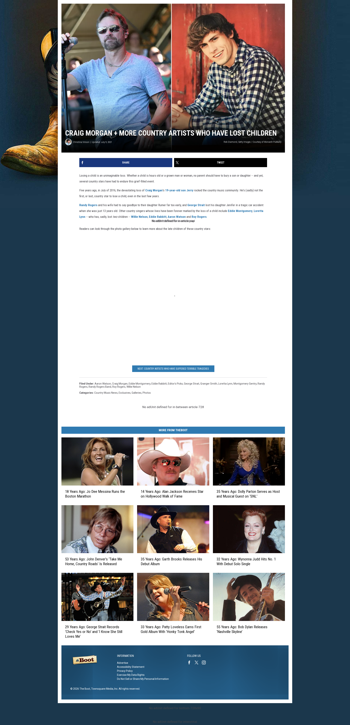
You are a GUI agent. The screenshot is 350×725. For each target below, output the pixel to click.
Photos (147, 392)
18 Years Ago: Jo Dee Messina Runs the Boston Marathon (95, 493)
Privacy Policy (125, 670)
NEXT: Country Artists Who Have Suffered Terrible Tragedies (173, 368)
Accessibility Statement (130, 666)
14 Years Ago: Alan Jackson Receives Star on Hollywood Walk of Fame (172, 493)
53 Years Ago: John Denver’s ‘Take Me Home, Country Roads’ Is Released (93, 561)
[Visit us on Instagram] (205, 662)
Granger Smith (208, 383)
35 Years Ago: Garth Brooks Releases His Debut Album (171, 561)
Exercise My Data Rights (131, 674)
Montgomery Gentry (245, 383)
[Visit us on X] (198, 662)
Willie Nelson (139, 217)
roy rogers (118, 386)
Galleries (136, 392)
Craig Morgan (154, 190)
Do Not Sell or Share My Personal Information (143, 678)
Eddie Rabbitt (157, 217)
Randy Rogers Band (100, 386)
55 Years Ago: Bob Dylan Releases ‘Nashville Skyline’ (242, 629)
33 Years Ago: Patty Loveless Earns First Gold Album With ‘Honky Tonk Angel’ (171, 629)
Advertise (122, 662)
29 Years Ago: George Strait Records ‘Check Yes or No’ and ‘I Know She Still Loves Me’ (93, 632)
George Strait (196, 205)
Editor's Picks (175, 383)
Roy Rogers (199, 217)
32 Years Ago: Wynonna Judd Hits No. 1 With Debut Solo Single (246, 561)
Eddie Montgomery (240, 211)
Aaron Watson (177, 217)
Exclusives (125, 392)
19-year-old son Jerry (179, 190)
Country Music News (106, 392)
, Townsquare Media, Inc (104, 688)
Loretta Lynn (225, 383)
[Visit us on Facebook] (190, 662)
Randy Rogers (88, 205)
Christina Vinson (81, 142)
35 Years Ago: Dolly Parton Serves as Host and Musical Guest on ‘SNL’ (248, 493)
